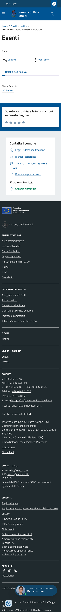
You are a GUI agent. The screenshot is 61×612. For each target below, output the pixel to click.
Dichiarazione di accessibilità (17, 534)
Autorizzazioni (9, 300)
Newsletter (8, 575)
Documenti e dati (11, 246)
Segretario (7, 277)
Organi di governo (11, 256)
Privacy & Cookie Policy (14, 519)
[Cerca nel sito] (51, 14)
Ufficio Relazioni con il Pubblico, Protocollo (24, 442)
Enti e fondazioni (11, 251)
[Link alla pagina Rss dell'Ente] (16, 571)
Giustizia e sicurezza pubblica (17, 310)
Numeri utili (8, 452)
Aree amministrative (13, 241)
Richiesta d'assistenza (14, 554)
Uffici (4, 272)
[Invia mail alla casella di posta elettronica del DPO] (19, 470)
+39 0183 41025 (21, 391)
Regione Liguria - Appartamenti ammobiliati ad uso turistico (30, 511)
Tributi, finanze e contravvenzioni (19, 321)
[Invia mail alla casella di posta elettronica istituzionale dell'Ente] (31, 400)
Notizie (23, 26)
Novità (14, 26)
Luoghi (5, 357)
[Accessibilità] (8, 603)
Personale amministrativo (16, 262)
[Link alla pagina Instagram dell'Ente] (10, 571)
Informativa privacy (12, 524)
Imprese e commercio (13, 316)
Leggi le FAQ (8, 543)
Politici (5, 267)
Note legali (8, 529)
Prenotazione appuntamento (17, 550)
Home (5, 26)
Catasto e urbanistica (13, 305)
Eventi (5, 362)
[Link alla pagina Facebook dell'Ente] (4, 571)
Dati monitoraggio (11, 588)
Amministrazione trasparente (18, 539)
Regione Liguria (11, 3)
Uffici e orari (8, 447)
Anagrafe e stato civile (14, 295)
